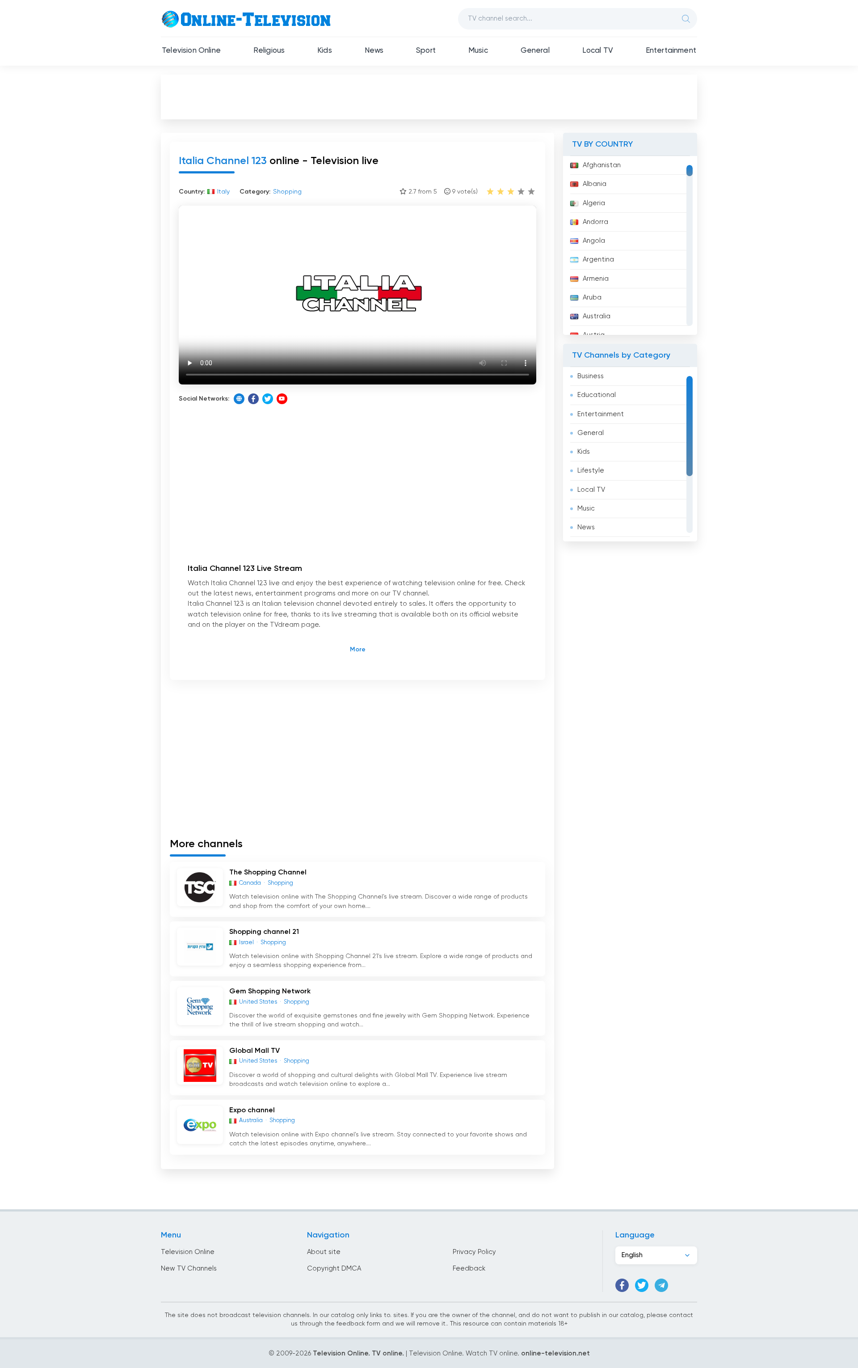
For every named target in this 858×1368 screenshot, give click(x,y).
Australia (596, 316)
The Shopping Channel (268, 872)
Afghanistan (602, 165)
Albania (594, 184)
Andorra (595, 222)
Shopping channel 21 (264, 932)
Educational (596, 395)
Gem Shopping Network (270, 991)
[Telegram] (661, 1285)
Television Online (191, 51)
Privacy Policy (474, 1252)
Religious (269, 51)
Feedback (469, 1268)
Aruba (592, 297)
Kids (324, 51)
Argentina (598, 259)
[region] (630, 245)
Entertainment (671, 51)
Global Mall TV (254, 1051)
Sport (426, 51)
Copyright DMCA (334, 1268)
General (535, 51)
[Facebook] (253, 398)
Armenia (596, 278)
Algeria (594, 203)
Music (478, 51)
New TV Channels (189, 1268)
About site (324, 1252)
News (374, 51)
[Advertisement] (429, 96)
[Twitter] (267, 398)
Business (590, 376)
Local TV (597, 51)
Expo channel (252, 1110)
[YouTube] (282, 398)
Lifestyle (590, 470)
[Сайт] (239, 398)
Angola (594, 240)
